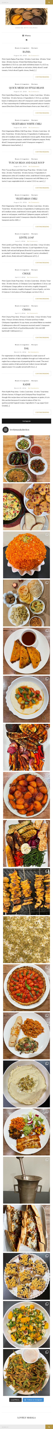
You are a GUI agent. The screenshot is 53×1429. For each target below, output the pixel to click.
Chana (26, 309)
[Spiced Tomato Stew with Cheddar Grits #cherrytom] (26, 699)
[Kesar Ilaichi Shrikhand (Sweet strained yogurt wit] (26, 1084)
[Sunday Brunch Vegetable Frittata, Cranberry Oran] (26, 506)
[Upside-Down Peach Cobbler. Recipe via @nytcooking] (26, 795)
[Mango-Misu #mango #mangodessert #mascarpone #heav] (26, 939)
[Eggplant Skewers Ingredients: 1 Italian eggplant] (26, 891)
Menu (27, 36)
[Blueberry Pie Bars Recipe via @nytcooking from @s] (26, 1276)
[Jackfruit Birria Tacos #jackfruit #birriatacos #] (26, 651)
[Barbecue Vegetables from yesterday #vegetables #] (26, 747)
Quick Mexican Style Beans (26, 87)
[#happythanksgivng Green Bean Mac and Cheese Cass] (26, 458)
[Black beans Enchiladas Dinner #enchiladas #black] (26, 1132)
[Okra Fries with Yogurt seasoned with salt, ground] (26, 1372)
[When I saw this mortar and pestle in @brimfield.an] (26, 1180)
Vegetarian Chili (26, 198)
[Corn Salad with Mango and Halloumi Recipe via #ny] (26, 1324)
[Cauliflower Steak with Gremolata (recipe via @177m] (26, 1035)
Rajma (26, 51)
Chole (26, 273)
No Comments (34, 55)
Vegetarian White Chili (26, 123)
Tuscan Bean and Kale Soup (26, 162)
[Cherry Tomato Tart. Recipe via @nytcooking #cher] (26, 987)
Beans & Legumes (22, 48)
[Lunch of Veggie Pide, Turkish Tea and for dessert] (26, 1228)
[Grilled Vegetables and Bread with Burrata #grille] (26, 843)
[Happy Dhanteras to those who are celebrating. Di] (26, 603)
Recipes (35, 48)
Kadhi (26, 384)
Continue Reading (42, 77)
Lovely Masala (27, 1417)
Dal (26, 348)
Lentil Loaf (26, 237)
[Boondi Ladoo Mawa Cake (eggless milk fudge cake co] (26, 554)
